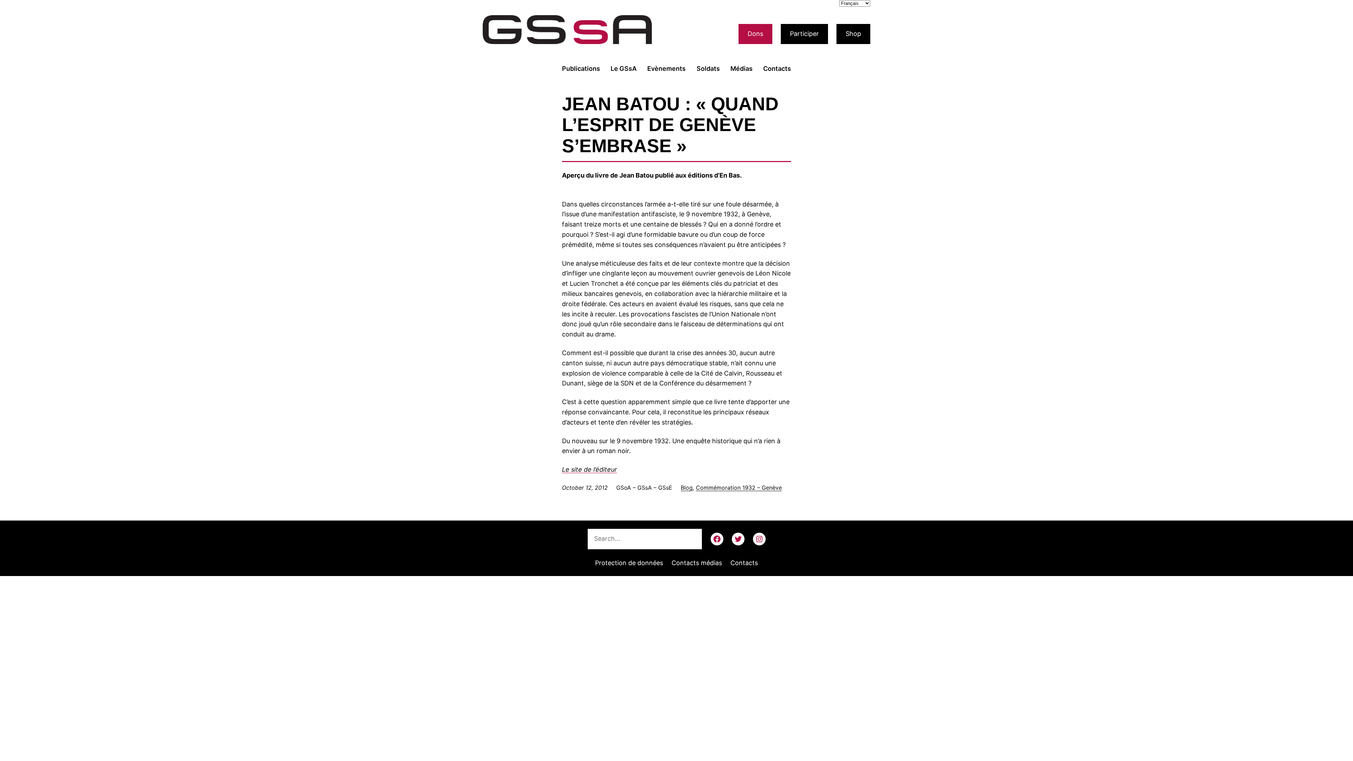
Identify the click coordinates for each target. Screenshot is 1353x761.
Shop (853, 33)
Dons (755, 33)
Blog (687, 487)
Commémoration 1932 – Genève (739, 487)
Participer (804, 33)
